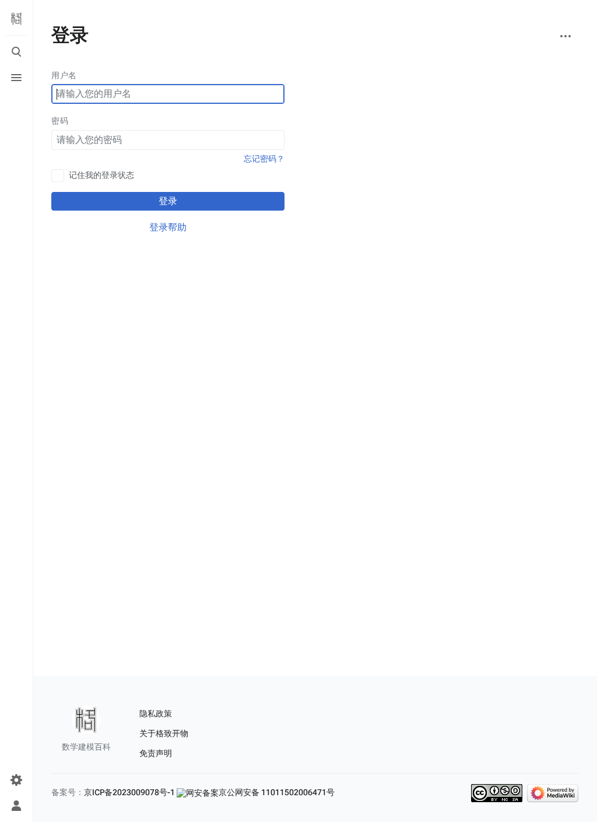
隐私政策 (155, 713)
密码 (59, 120)
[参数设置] (16, 780)
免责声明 (155, 753)
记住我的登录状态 (101, 175)
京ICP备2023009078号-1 (129, 792)
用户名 (64, 75)
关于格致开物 (163, 733)
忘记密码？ (264, 158)
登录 (168, 201)
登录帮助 (168, 227)
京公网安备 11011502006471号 (277, 792)
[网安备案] (198, 792)
